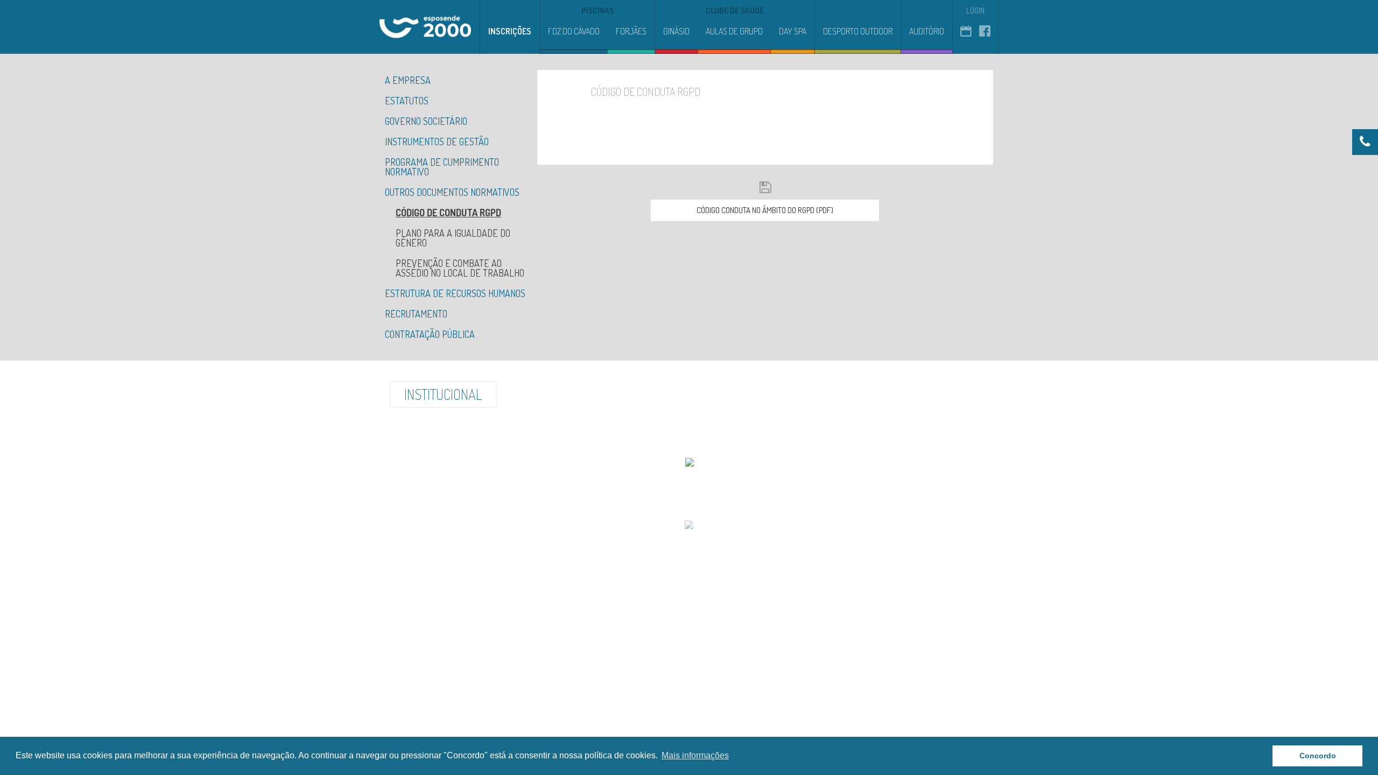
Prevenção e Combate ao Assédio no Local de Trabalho (460, 268)
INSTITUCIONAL (443, 394)
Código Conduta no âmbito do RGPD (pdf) (765, 210)
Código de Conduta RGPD (448, 213)
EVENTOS (780, 394)
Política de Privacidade (687, 504)
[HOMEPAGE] (425, 27)
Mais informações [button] (695, 755)
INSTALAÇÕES (545, 394)
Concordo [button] (1317, 755)
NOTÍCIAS (705, 394)
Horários (947, 394)
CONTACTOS (863, 394)
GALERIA (632, 394)
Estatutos (406, 101)
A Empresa (408, 80)
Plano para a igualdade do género (453, 238)
